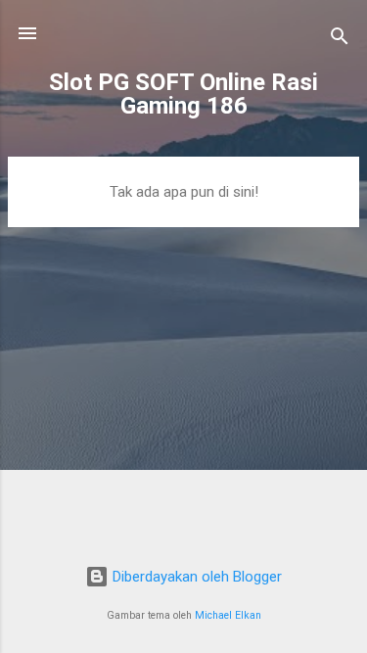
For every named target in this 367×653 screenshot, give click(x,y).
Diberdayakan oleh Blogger (195, 576)
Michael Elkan (228, 615)
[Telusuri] (339, 40)
